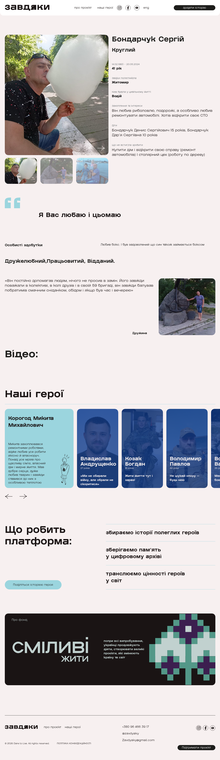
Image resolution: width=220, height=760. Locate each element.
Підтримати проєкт (196, 747)
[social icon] (119, 7)
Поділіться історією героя (33, 585)
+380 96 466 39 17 (135, 727)
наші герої (105, 7)
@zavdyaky (130, 733)
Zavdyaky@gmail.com (138, 740)
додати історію (194, 7)
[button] (91, 149)
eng (146, 7)
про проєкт (83, 7)
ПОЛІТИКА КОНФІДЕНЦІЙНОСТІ (74, 743)
